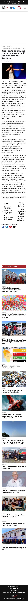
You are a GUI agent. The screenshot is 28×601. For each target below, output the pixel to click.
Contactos (14, 590)
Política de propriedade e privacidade (14, 592)
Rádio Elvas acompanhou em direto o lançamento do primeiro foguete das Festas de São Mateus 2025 (14, 442)
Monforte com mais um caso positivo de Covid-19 (11, 367)
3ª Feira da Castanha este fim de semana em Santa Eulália (13, 391)
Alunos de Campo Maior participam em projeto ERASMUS (14, 515)
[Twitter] (14, 8)
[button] (19, 8)
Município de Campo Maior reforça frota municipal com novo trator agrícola (14, 341)
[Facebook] (11, 8)
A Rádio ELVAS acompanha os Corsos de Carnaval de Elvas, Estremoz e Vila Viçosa (11, 289)
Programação (14, 588)
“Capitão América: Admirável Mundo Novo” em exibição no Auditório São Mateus (12, 416)
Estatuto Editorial (14, 586)
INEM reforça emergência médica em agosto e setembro (13, 524)
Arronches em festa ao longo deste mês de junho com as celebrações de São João (14, 315)
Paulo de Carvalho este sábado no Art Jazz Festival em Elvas (13, 491)
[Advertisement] (14, 27)
